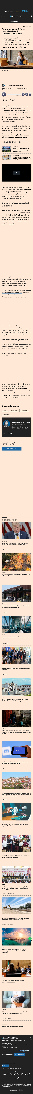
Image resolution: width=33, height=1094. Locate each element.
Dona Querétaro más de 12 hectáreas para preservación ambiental (13, 981)
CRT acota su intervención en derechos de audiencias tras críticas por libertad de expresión (16, 1012)
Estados (3, 634)
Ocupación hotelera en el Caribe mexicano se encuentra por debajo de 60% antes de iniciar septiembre (14, 951)
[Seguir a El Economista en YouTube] (14, 1074)
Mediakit (9, 1043)
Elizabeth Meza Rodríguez (16, 85)
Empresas (4, 572)
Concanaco (14, 410)
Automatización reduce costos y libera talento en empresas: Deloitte (15, 825)
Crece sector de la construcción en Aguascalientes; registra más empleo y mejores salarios (15, 918)
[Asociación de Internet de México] (21, 1090)
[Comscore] (13, 1090)
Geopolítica (4, 541)
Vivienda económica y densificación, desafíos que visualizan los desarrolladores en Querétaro (15, 700)
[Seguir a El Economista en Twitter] (7, 1074)
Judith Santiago (5, 580)
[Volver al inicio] (16, 1038)
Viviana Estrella (5, 674)
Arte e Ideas (4, 603)
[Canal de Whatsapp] (30, 939)
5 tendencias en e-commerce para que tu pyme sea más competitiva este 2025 (22, 158)
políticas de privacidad (17, 1068)
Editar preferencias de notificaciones (9, 1047)
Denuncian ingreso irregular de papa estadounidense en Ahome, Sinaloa (16, 575)
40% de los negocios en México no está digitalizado (16, 345)
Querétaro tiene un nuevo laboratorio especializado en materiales (16, 669)
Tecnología (15, 146)
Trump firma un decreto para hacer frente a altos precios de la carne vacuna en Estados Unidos (15, 544)
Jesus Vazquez (5, 955)
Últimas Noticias (5, 21)
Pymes (4, 410)
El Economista (13, 1040)
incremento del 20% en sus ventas (15, 110)
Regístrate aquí (5, 1065)
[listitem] (4, 94)
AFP (3, 768)
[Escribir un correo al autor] (11, 434)
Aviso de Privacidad (12, 1044)
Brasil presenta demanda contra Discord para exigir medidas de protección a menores (16, 762)
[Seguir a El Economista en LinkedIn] (11, 1074)
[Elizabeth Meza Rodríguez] (3, 85)
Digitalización (6, 414)
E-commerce (24, 410)
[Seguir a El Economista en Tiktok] (18, 1077)
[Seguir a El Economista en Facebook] (4, 1074)
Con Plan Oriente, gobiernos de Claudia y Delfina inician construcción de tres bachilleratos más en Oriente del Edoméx (15, 888)
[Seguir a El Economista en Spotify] (18, 1074)
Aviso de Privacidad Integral (24, 1044)
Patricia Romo (5, 643)
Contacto (3, 1046)
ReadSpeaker (18, 95)
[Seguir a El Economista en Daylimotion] (25, 1074)
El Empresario (5, 26)
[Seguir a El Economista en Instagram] (21, 1074)
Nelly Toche (5, 612)
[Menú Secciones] (1, 16)
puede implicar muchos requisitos (16, 291)
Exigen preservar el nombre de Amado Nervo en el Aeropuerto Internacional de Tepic (15, 606)
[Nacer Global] (24, 1051)
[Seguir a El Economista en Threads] (14, 1077)
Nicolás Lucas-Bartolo (7, 1018)
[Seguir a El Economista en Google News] (28, 1074)
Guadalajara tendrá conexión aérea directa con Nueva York (16, 637)
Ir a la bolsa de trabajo (19, 1054)
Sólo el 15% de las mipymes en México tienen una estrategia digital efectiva (21, 150)
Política (3, 853)
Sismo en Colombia (24, 21)
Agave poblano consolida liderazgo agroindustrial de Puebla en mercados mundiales (16, 856)
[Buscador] (4, 16)
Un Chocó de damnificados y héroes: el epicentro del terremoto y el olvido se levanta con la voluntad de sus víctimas (16, 732)
